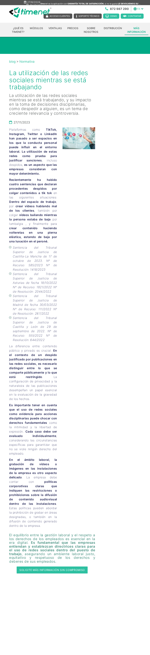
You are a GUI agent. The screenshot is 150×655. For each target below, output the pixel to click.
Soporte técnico (88, 16)
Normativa (27, 61)
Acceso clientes (60, 16)
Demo (113, 16)
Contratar (134, 16)
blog (12, 61)
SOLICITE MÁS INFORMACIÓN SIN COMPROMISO (52, 569)
